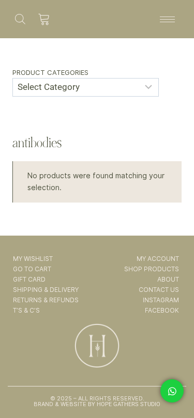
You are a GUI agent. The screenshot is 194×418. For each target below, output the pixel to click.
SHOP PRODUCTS (151, 269)
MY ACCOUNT (158, 258)
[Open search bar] (20, 19)
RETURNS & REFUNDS (46, 300)
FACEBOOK (162, 310)
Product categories (50, 72)
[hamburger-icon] (167, 19)
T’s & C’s (26, 310)
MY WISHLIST (33, 258)
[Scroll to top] (173, 381)
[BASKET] (44, 19)
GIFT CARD (29, 279)
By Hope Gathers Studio (123, 404)
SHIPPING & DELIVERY (46, 289)
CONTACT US (159, 289)
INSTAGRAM (161, 300)
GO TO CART (32, 269)
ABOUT (168, 279)
